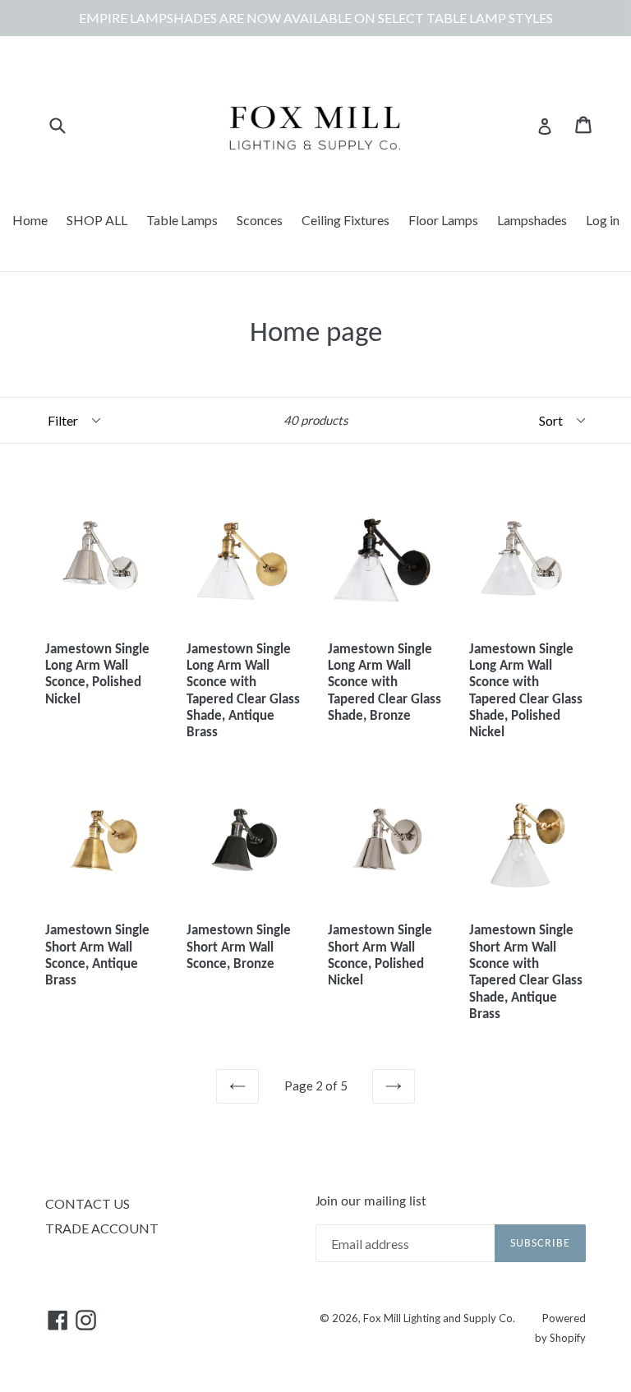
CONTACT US (87, 1203)
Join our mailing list (371, 1202)
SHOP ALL (97, 220)
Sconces (260, 220)
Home (30, 220)
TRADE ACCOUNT (102, 1228)
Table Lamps (182, 220)
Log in (602, 220)
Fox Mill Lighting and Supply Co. (439, 1318)
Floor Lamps (443, 220)
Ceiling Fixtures (345, 220)
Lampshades (532, 220)
